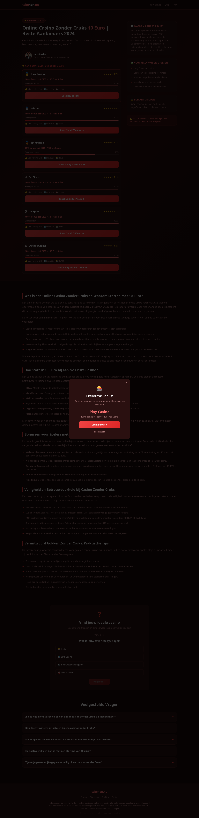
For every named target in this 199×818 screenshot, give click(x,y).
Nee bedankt (99, 432)
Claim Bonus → (99, 424)
